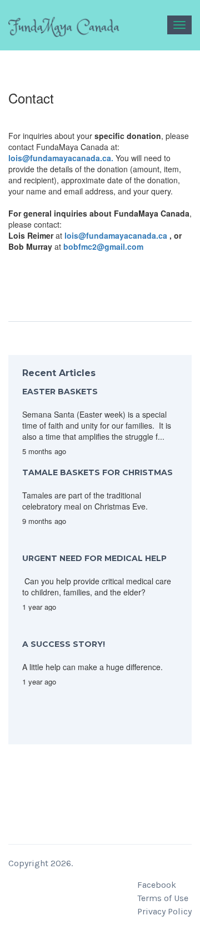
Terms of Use (162, 898)
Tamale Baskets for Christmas (97, 472)
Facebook (156, 884)
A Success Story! (63, 644)
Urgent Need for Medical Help (94, 558)
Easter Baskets (60, 392)
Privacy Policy (164, 911)
